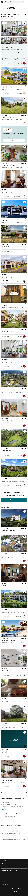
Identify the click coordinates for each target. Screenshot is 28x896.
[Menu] (26, 2)
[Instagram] (7, 889)
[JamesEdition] (2, 2)
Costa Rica (9, 11)
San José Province (15, 11)
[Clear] (23, 2)
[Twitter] (15, 889)
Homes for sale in (9, 802)
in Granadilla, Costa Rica (11, 831)
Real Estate (3, 11)
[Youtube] (13, 889)
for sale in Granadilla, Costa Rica (9, 816)
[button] (24, 23)
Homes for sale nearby (12, 798)
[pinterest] (21, 889)
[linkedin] (18, 889)
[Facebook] (10, 889)
